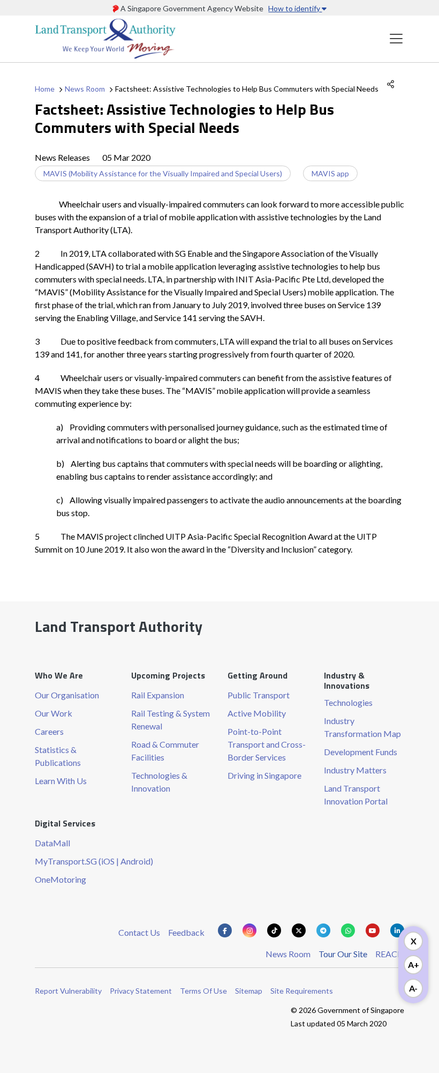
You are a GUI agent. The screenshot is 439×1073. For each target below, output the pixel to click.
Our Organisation (67, 695)
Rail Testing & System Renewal (170, 719)
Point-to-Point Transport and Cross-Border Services (267, 744)
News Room (85, 88)
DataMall (52, 843)
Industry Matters (355, 770)
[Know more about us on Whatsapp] (348, 930)
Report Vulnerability (68, 990)
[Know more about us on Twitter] (299, 930)
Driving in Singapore (264, 775)
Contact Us (139, 932)
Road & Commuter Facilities (165, 750)
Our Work (53, 713)
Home (45, 88)
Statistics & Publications (58, 756)
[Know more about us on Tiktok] (274, 930)
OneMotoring (60, 879)
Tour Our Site (343, 954)
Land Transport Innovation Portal (356, 794)
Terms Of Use (203, 990)
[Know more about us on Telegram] (323, 930)
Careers (49, 731)
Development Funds (360, 752)
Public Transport (259, 695)
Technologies (348, 702)
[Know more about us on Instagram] (249, 930)
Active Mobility (257, 713)
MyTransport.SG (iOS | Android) (94, 861)
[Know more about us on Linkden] (397, 930)
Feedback (186, 932)
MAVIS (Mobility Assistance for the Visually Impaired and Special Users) (162, 173)
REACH (389, 954)
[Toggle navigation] (396, 38)
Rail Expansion (157, 695)
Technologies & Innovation (159, 781)
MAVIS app (330, 173)
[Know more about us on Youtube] (373, 930)
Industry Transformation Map (362, 727)
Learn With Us (61, 781)
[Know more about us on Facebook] (225, 930)
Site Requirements (301, 990)
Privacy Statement (141, 990)
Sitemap (248, 990)
